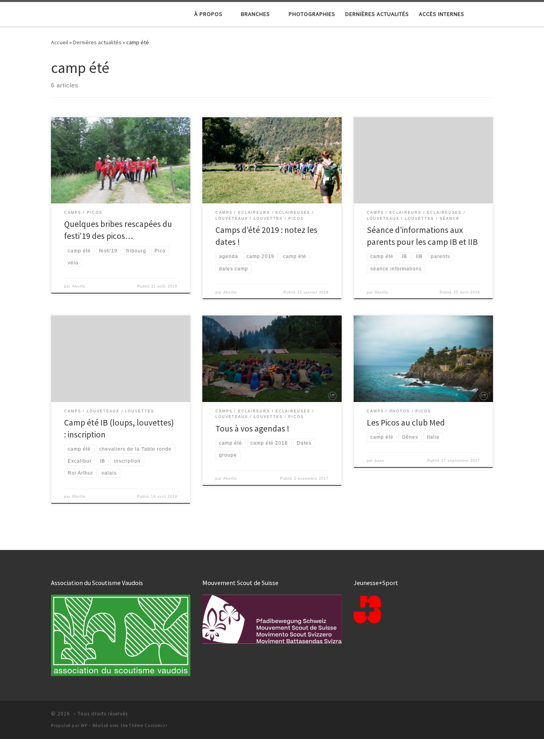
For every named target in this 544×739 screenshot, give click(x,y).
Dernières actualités (97, 42)
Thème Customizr (148, 725)
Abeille (79, 286)
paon (379, 461)
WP (84, 725)
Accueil (59, 42)
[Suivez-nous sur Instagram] (476, 716)
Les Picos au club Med (406, 422)
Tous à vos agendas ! (252, 428)
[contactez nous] (489, 716)
